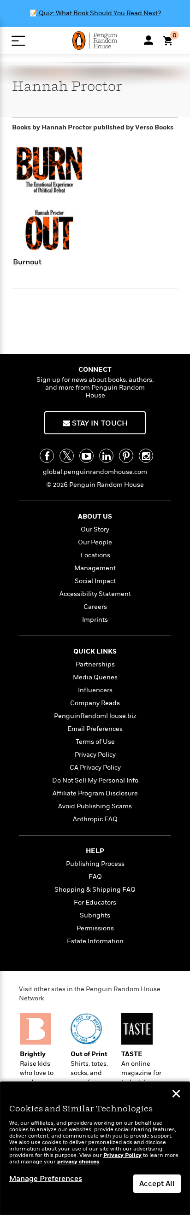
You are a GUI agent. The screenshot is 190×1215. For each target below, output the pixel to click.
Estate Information (95, 941)
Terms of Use (95, 741)
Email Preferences (95, 728)
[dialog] (95, 1148)
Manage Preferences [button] (45, 1178)
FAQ (95, 876)
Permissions (95, 928)
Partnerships (95, 664)
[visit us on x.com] (66, 456)
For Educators (95, 902)
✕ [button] (176, 1094)
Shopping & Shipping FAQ (95, 889)
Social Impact (95, 581)
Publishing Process (95, 863)
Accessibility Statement (95, 594)
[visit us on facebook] (47, 456)
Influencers (95, 690)
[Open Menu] (18, 40)
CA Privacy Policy (95, 767)
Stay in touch (99, 423)
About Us (95, 516)
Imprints (95, 619)
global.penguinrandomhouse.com (95, 471)
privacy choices (78, 1162)
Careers (95, 606)
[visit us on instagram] (146, 456)
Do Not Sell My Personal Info (95, 780)
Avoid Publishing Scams (95, 806)
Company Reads (95, 703)
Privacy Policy (95, 754)
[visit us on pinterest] (126, 456)
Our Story (95, 529)
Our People (95, 542)
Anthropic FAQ (95, 819)
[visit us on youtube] (86, 456)
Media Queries (95, 677)
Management (95, 568)
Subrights (95, 915)
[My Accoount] (148, 40)
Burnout (27, 262)
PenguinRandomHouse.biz (95, 716)
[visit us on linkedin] (106, 456)
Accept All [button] (157, 1184)
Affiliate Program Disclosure (95, 793)
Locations (95, 555)
